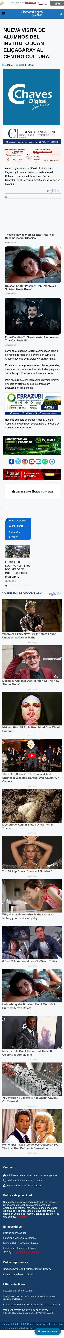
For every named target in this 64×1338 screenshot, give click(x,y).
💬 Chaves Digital (47, 1331)
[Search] (60, 14)
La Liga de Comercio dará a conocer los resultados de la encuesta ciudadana (29, 1297)
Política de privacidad (17, 1195)
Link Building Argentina (26, 1252)
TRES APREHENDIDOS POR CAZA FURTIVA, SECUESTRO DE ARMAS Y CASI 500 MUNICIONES (29, 1311)
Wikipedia (22, 1216)
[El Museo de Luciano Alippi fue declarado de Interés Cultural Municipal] (17, 551)
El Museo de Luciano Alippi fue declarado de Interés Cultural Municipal (17, 569)
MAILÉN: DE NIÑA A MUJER (17, 1290)
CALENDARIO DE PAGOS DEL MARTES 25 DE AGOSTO (31, 1304)
